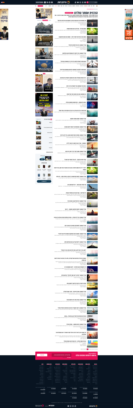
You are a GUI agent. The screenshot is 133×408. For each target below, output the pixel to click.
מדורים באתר (87, 364)
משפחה (89, 373)
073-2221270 (43, 393)
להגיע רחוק (81, 376)
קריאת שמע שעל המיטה (39, 383)
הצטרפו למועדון (40, 5)
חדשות (89, 6)
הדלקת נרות (49, 370)
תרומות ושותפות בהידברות (83, 387)
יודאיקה (66, 382)
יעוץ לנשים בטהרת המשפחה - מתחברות (93, 392)
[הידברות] (63, 2)
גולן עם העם (81, 373)
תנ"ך (66, 367)
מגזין (91, 6)
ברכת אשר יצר (41, 382)
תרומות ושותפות (94, 377)
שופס (61, 6)
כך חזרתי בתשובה (80, 377)
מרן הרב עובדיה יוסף (57, 367)
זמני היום (66, 6)
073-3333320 (43, 389)
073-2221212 (85, 388)
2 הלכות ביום (95, 371)
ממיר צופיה (96, 396)
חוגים (74, 380)
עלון (63, 6)
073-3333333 (95, 398)
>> (81, 349)
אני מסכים (66, 357)
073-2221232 (53, 388)
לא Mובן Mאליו (81, 367)
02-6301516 (96, 394)
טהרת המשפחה (49, 368)
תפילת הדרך (41, 377)
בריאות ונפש (65, 376)
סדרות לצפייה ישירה (72, 371)
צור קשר (53, 6)
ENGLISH (50, 6)
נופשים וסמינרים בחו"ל (73, 396)
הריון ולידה (49, 376)
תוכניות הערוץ (80, 364)
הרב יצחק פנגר (57, 370)
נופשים (96, 376)
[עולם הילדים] (52, 2)
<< (96, 349)
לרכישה (42, 159)
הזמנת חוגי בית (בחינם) (52, 391)
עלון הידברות (95, 368)
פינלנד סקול (65, 371)
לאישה (50, 365)
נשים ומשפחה (49, 364)
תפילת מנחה (41, 367)
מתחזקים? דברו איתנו (39, 2)
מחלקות (59, 6)
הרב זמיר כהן (81, 6)
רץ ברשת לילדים (73, 367)
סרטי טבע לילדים (72, 377)
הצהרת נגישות (95, 382)
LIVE (46, 5)
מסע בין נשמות (81, 374)
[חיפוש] (87, 2)
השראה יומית (81, 379)
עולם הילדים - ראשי (72, 365)
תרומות (56, 6)
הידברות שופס (95, 379)
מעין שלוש (41, 373)
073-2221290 (53, 393)
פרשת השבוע (88, 379)
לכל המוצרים (44, 181)
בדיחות (74, 368)
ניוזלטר (96, 370)
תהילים (42, 376)
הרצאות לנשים (49, 377)
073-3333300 (85, 393)
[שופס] (50, 2)
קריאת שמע (41, 374)
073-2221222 (95, 388)
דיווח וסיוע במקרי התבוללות (62, 391)
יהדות (89, 365)
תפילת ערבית (41, 368)
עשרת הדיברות (65, 370)
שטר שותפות (85, 6)
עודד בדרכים (81, 365)
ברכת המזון (41, 371)
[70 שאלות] (47, 2)
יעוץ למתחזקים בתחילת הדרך (51, 387)
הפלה (50, 374)
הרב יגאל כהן (58, 371)
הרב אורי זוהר (58, 377)
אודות (96, 383)
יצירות (74, 379)
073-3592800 (63, 388)
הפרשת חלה (49, 379)
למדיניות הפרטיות (65, 357)
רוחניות (89, 371)
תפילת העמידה (41, 370)
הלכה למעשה (81, 370)
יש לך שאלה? (38, 119)
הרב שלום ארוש (57, 379)
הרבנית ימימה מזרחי (48, 371)
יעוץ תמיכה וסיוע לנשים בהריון (72, 391)
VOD (93, 6)
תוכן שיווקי (88, 382)
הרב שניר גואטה (57, 373)
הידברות (95, 364)
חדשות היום (88, 368)
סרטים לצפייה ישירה (72, 370)
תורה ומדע (88, 374)
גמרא (66, 368)
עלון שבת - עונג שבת (73, 387)
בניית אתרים (46, 406)
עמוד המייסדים (95, 380)
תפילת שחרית (41, 365)
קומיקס (74, 374)
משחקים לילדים (73, 373)
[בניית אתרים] (51, 406)
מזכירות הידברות (95, 387)
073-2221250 (85, 398)
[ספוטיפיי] (45, 2)
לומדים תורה (65, 365)
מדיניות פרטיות (95, 365)
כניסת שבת (95, 374)
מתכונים (50, 367)
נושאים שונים (64, 364)
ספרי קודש (65, 380)
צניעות (50, 373)
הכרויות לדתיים (65, 379)
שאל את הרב (69, 6)
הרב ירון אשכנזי (57, 374)
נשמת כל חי (41, 380)
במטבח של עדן (81, 368)
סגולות (66, 373)
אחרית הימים (65, 377)
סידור (42, 364)
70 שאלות (73, 6)
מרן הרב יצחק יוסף (57, 368)
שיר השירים (41, 379)
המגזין (89, 367)
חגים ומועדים (88, 380)
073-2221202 (74, 398)
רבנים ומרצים (57, 364)
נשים (89, 370)
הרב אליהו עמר (57, 382)
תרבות (89, 376)
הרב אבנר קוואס (57, 380)
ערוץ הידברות (95, 367)
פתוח (82, 371)
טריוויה (74, 376)
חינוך (66, 374)
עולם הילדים (77, 6)
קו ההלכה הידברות (84, 391)
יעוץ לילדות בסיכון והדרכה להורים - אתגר (40, 388)
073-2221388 (74, 388)
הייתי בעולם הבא (80, 380)
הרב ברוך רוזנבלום (57, 376)
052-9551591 (74, 393)
